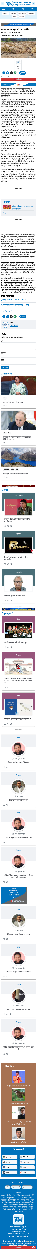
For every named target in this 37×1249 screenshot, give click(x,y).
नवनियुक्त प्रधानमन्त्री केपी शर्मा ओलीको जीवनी (18, 1086)
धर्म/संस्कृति (12, 1202)
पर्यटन (12, 470)
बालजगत (3, 1200)
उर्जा (2, 1202)
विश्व (9, 433)
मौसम (16, 1211)
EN (33, 3)
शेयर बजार (21, 17)
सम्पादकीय (12, 1209)
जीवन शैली (31, 1195)
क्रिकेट (15, 1204)
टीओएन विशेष (18, 495)
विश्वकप (32, 1202)
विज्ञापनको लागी (16, 1187)
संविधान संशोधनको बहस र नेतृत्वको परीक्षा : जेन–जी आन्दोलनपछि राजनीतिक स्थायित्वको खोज (18, 680)
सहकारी (14, 17)
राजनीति (31, 1209)
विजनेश (9, 1195)
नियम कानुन (13, 13)
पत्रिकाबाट (24, 1207)
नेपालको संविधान (22, 13)
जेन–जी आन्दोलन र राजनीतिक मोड (18, 762)
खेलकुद (9, 1197)
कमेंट (23, 73)
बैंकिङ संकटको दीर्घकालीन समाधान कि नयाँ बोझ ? (18, 1048)
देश (4, 1197)
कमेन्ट (2, 341)
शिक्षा (14, 1195)
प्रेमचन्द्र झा (20, 796)
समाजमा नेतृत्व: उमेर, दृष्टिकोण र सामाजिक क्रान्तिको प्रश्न (17, 520)
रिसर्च (11, 1207)
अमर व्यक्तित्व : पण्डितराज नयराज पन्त (18, 1009)
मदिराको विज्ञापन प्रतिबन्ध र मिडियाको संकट (18, 837)
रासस (6, 213)
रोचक (6, 1202)
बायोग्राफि (18, 572)
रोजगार (26, 1204)
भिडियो (32, 1200)
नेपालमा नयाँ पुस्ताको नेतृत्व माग (18, 800)
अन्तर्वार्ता (19, 1209)
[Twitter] (16, 1182)
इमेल (2, 360)
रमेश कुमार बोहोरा (19, 759)
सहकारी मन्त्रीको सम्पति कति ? (18, 1142)
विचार (18, 619)
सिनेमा (18, 534)
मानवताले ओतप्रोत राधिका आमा (13, 402)
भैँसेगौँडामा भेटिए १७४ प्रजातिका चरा (18, 1104)
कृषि (3, 311)
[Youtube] (22, 1182)
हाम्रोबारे (7, 1187)
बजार (19, 1207)
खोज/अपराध (25, 1202)
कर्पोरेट (21, 1211)
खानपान (25, 1209)
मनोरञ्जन (24, 1195)
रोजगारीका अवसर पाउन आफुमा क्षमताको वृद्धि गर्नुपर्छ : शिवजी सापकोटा (18, 1123)
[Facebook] (13, 1182)
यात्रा (18, 1200)
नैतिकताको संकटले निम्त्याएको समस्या (18, 934)
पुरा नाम (3, 353)
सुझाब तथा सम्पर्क (27, 1187)
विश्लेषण (18, 655)
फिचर (9, 311)
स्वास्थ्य (23, 1200)
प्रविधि (5, 1204)
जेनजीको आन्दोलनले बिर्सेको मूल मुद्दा (15, 642)
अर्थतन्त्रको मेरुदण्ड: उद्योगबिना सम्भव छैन (18, 971)
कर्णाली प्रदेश (6, 470)
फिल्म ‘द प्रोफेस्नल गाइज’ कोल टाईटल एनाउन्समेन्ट (16, 558)
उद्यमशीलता (5, 13)
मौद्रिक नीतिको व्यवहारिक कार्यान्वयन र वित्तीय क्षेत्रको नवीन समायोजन (18, 876)
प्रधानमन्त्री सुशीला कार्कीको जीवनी (14, 595)
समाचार (3, 1195)
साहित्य (18, 984)
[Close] (33, 1247)
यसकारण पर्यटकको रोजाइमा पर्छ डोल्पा (15, 473)
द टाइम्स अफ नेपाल (18, 1006)
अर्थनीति (31, 1207)
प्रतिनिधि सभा (31, 13)
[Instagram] (19, 1182)
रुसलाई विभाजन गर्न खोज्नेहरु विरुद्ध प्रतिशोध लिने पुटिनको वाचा (17, 438)
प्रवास (18, 1202)
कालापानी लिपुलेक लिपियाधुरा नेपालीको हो (17, 719)
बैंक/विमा (5, 1209)
